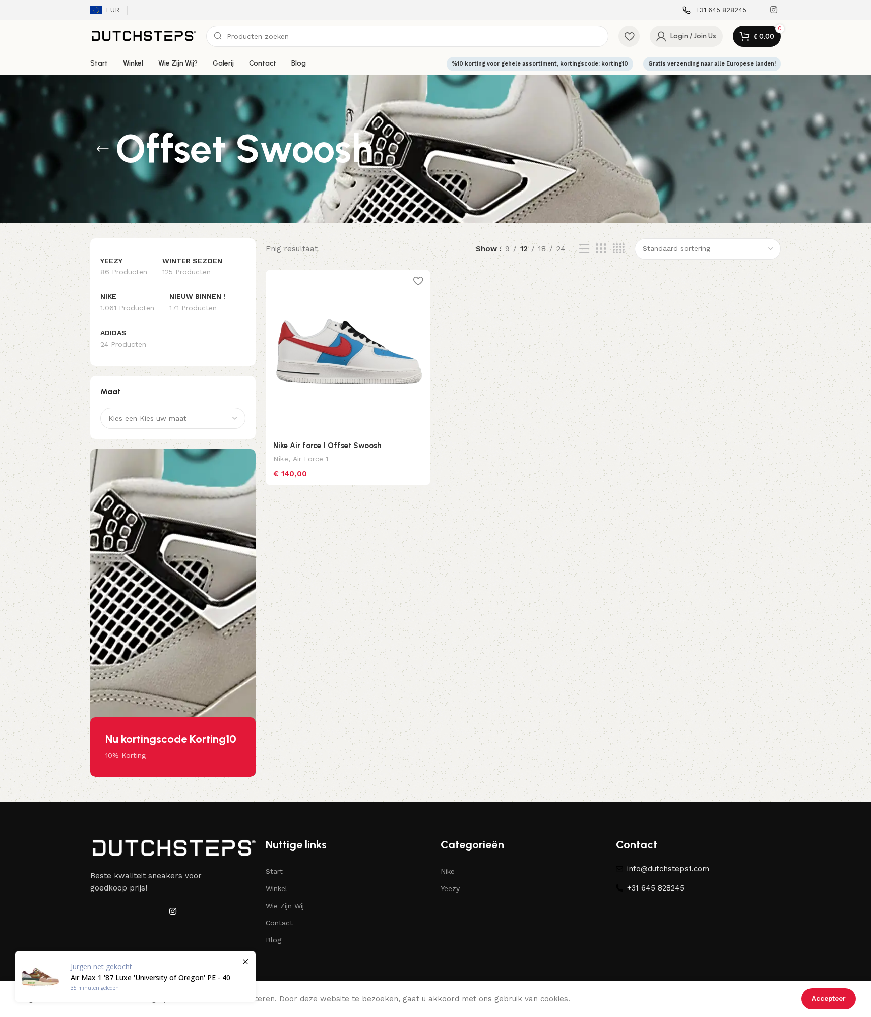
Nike (280, 459)
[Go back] (102, 149)
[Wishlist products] (629, 36)
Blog (273, 940)
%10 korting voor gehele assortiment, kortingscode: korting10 (540, 63)
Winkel (276, 888)
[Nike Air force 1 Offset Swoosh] (348, 352)
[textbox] (173, 418)
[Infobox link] (714, 10)
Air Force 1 (310, 459)
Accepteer (829, 998)
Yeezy (450, 888)
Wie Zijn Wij (285, 906)
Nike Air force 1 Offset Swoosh (327, 445)
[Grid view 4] (619, 249)
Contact (279, 923)
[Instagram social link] (774, 10)
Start (274, 871)
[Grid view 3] (601, 249)
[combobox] (172, 418)
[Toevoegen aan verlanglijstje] (417, 281)
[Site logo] (143, 35)
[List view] (584, 249)
